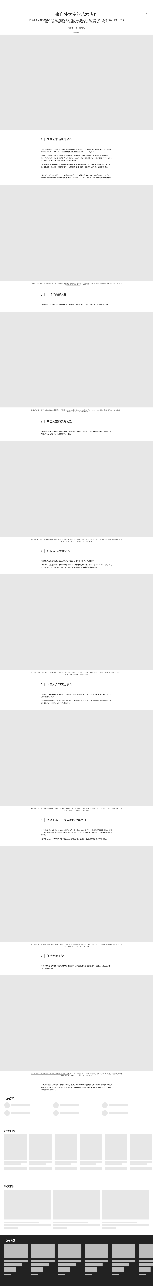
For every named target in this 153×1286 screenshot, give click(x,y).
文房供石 (51, 700)
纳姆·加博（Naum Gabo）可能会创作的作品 (89, 1087)
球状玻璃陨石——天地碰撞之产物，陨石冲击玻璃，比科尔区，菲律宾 (50, 944)
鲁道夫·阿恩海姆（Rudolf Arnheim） (80, 155)
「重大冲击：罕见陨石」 (73, 285)
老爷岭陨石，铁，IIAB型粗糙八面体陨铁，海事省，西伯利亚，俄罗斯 (50, 808)
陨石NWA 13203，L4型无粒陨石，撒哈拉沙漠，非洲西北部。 (48, 673)
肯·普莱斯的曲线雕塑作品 (89, 567)
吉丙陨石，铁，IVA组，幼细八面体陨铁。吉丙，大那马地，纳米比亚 (50, 283)
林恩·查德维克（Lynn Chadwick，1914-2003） (72, 177)
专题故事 (70, 28)
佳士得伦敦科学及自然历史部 (71, 152)
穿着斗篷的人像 (105, 177)
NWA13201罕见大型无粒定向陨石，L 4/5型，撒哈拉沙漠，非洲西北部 (50, 1074)
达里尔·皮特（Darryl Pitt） (95, 149)
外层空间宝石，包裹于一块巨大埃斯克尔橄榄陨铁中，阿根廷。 (48, 410)
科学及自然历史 (80, 28)
